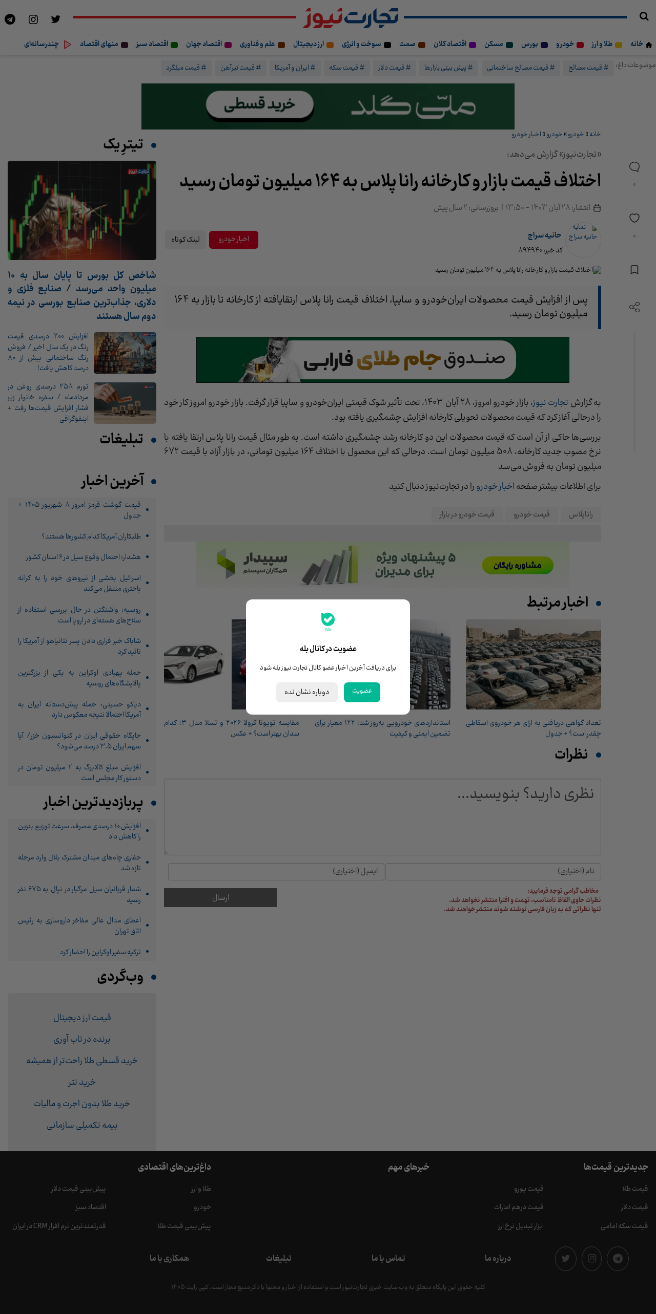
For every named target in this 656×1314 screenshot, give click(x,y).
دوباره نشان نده (307, 692)
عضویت (362, 691)
